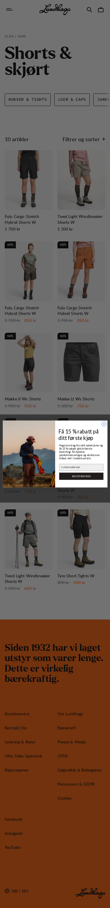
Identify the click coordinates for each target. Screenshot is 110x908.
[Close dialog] (103, 423)
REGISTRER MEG (81, 476)
